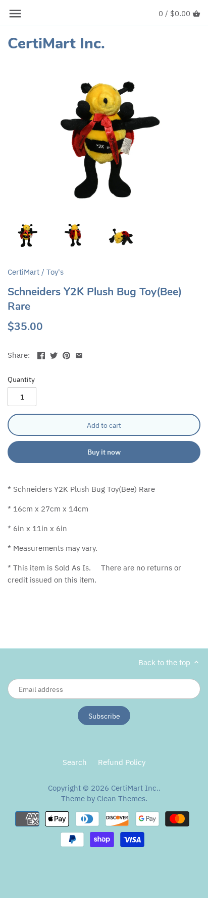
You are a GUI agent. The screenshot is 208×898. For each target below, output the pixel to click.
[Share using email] (79, 354)
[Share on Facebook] (41, 354)
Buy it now (104, 452)
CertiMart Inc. (56, 43)
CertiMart (23, 272)
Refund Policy (121, 762)
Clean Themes (121, 798)
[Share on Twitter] (54, 354)
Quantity (21, 379)
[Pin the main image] (66, 354)
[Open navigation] (15, 13)
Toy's (55, 272)
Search (75, 762)
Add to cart (104, 425)
